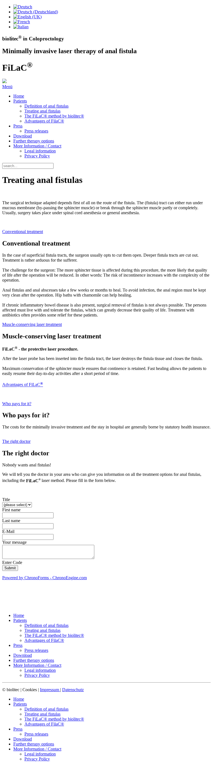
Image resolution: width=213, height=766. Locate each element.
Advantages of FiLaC (22, 384)
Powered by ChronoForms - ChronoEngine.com (44, 577)
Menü (7, 86)
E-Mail (8, 531)
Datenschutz (73, 689)
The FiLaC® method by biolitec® (54, 116)
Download (22, 136)
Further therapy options (33, 141)
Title (6, 499)
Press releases (36, 131)
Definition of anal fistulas (46, 106)
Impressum (50, 689)
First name (11, 509)
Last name (11, 520)
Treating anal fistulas (42, 111)
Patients (20, 101)
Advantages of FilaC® (44, 121)
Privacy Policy (37, 156)
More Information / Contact (37, 146)
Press (17, 126)
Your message (14, 542)
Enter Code (12, 562)
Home (18, 96)
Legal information (40, 151)
